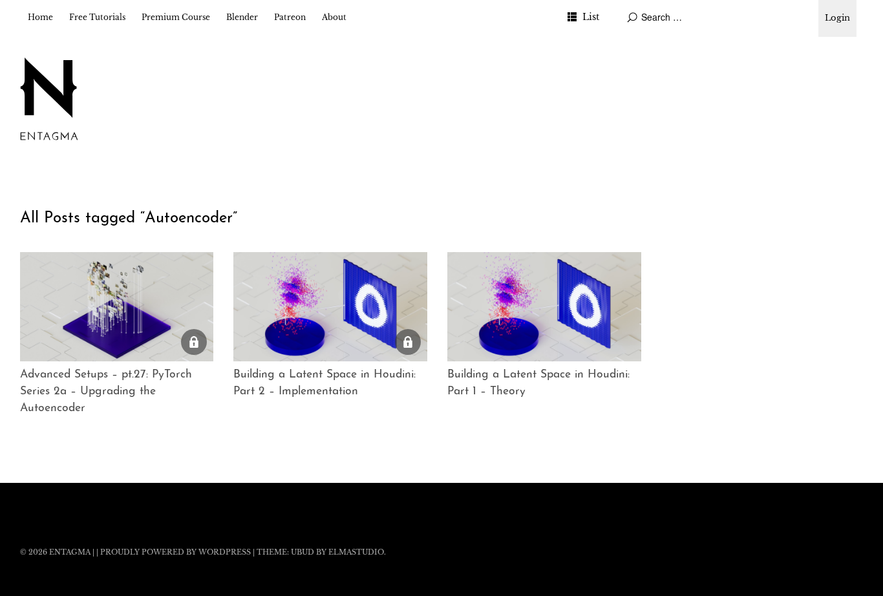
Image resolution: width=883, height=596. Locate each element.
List (590, 17)
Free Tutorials (97, 17)
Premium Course (176, 17)
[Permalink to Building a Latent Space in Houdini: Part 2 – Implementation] (330, 306)
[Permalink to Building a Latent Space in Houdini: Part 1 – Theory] (544, 306)
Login (837, 17)
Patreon (290, 17)
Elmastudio (356, 552)
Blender (242, 17)
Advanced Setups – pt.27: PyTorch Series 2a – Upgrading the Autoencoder (106, 391)
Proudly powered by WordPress (175, 552)
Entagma (69, 552)
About (334, 17)
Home (40, 17)
